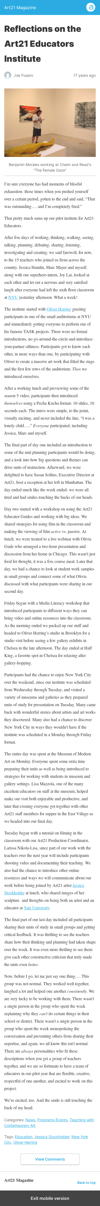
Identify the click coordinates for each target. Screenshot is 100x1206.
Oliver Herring (59, 309)
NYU (13, 297)
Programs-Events (52, 1120)
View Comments (50, 1159)
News (30, 1120)
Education (23, 1136)
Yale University (36, 907)
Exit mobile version (50, 1198)
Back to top (86, 1183)
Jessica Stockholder (51, 1136)
